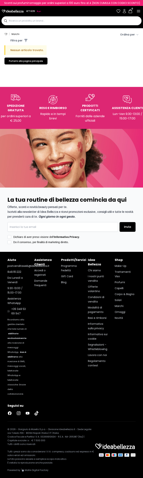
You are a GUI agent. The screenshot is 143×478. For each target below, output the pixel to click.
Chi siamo (94, 270)
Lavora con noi (97, 355)
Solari (118, 300)
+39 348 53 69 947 (18, 311)
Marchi (119, 306)
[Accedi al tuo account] (124, 11)
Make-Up (120, 266)
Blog (63, 282)
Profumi (120, 282)
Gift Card (67, 276)
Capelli (119, 288)
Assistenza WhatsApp (14, 301)
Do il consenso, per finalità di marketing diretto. (41, 242)
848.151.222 (14, 272)
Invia (127, 227)
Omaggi (120, 312)
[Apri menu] (138, 11)
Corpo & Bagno (124, 294)
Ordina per (127, 34)
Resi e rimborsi (97, 318)
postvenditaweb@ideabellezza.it (17, 266)
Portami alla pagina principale (26, 61)
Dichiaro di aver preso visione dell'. (46, 236)
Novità (119, 318)
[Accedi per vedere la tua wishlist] (118, 11)
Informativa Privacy (66, 236)
